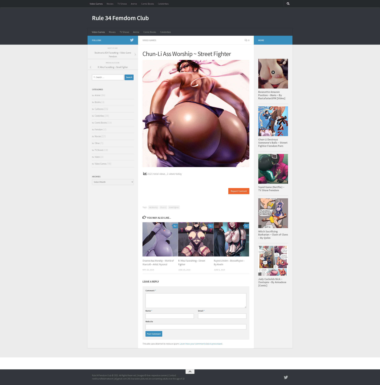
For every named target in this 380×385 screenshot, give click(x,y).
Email (201, 310)
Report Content (239, 191)
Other (97, 143)
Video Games (96, 3)
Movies (110, 3)
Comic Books (147, 3)
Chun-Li (163, 207)
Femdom (99, 129)
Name (148, 310)
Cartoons (99, 109)
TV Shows (122, 3)
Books (98, 102)
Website (149, 321)
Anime (134, 3)
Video (97, 156)
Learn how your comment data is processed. (201, 343)
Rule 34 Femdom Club (120, 18)
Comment (150, 290)
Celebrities (163, 3)
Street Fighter (174, 207)
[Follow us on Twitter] (132, 40)
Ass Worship (153, 207)
